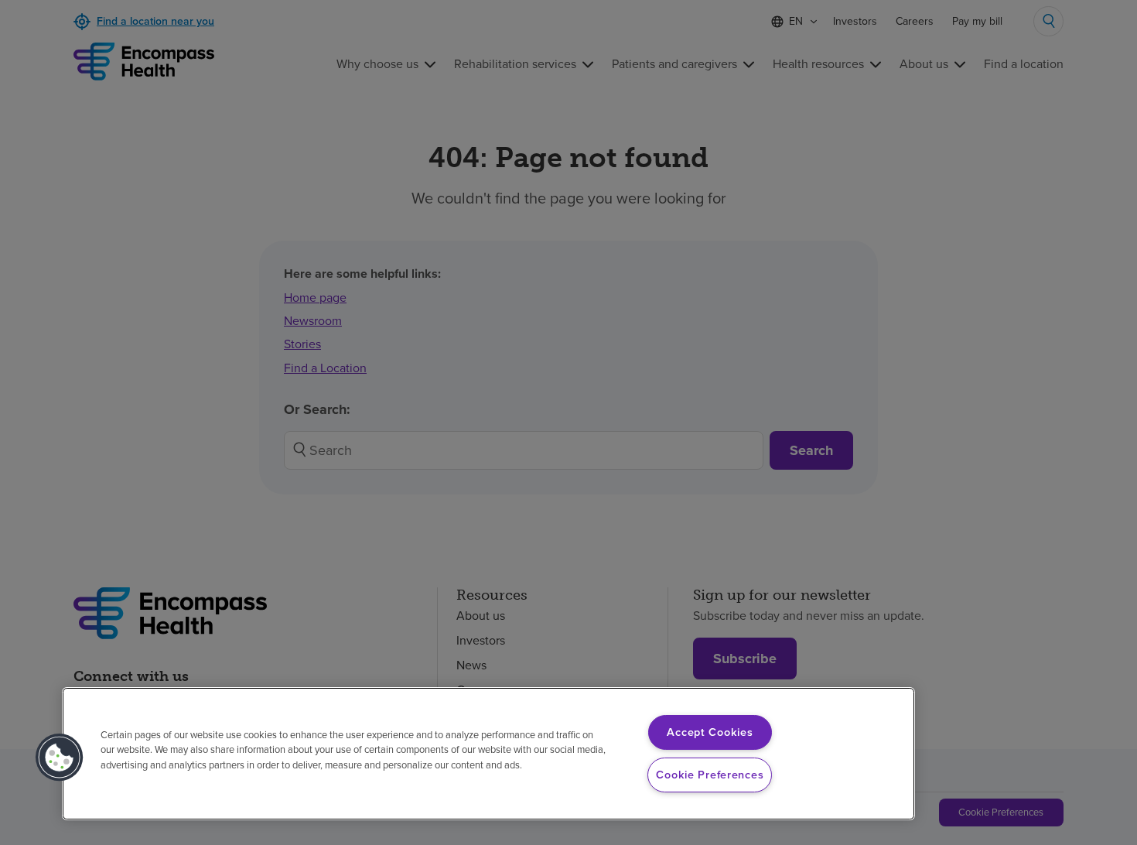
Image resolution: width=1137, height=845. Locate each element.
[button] (59, 757)
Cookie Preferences (709, 774)
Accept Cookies (710, 732)
